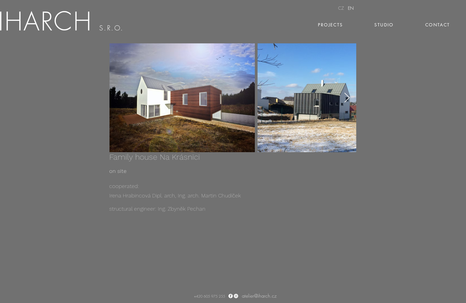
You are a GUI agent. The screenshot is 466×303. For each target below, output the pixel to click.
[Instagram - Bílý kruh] (236, 296)
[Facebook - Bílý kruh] (230, 296)
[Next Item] (347, 98)
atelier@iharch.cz (259, 295)
